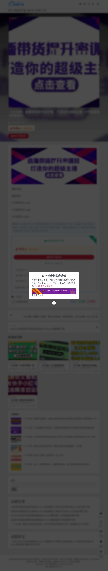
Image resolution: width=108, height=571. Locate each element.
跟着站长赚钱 (46, 285)
